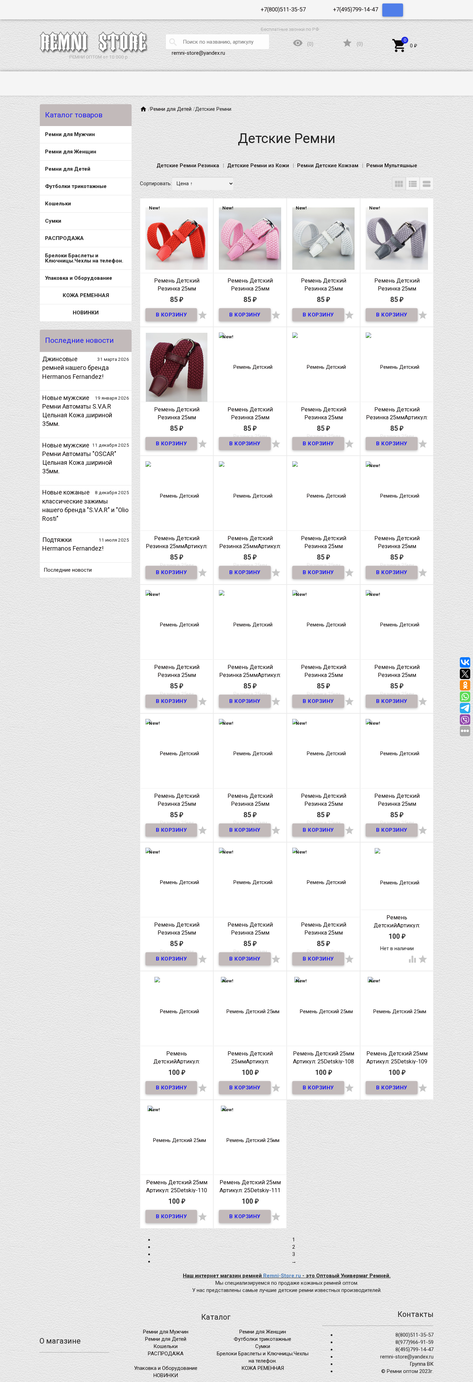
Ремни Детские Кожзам (327, 165)
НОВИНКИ (86, 313)
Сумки (53, 221)
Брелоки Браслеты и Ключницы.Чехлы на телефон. (84, 258)
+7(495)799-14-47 (355, 9)
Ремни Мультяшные (391, 165)
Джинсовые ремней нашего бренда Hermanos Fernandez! (75, 367)
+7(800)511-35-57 (283, 9)
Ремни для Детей (67, 169)
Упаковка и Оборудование (78, 278)
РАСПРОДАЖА (64, 238)
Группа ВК (422, 1364)
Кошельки (58, 203)
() (352, 44)
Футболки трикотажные (76, 186)
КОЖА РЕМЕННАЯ (86, 295)
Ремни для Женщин (70, 152)
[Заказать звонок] (392, 10)
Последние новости (68, 570)
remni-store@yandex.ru (198, 53)
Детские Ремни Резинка (188, 165)
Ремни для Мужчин (70, 134)
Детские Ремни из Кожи (258, 165)
